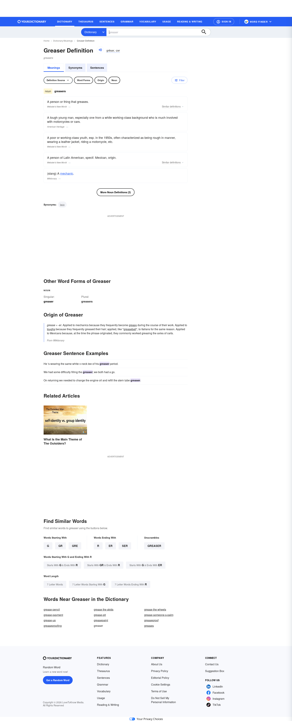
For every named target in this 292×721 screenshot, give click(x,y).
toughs (51, 329)
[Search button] (205, 32)
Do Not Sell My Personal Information (163, 700)
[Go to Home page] (32, 21)
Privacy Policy (159, 671)
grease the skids (103, 609)
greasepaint (101, 620)
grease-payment (53, 615)
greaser (154, 546)
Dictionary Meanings (63, 40)
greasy (133, 325)
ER (111, 546)
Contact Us (211, 664)
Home (47, 40)
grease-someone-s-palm (158, 615)
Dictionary (90, 32)
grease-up (50, 620)
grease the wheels (155, 609)
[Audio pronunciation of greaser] (100, 49)
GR (60, 546)
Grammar (102, 684)
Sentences (97, 68)
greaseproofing (53, 626)
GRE (75, 546)
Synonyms (75, 68)
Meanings (53, 68)
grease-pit (100, 615)
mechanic (66, 173)
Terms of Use (159, 691)
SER (125, 546)
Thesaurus (103, 671)
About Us (156, 664)
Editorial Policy (160, 678)
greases (149, 626)
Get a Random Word (57, 680)
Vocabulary (104, 691)
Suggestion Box (214, 671)
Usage (101, 698)
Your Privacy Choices (150, 719)
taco (62, 204)
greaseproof (151, 620)
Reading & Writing (108, 705)
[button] (223, 21)
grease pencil (52, 609)
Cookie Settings (160, 684)
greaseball (130, 329)
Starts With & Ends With (62, 565)
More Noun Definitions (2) (115, 192)
